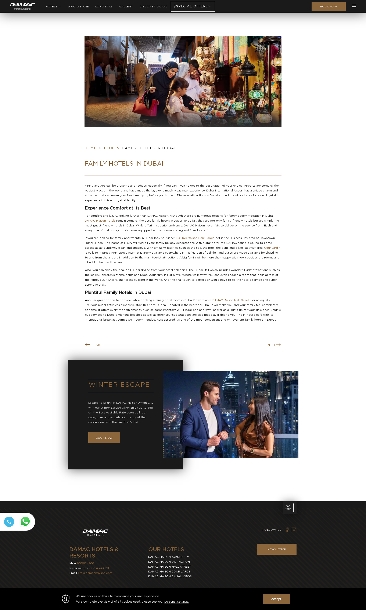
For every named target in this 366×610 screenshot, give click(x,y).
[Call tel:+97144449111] (8, 526)
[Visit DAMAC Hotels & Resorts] (95, 533)
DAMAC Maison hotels (100, 220)
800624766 (85, 563)
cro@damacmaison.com (95, 573)
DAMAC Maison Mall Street (230, 300)
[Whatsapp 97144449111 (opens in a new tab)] (26, 527)
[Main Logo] (22, 6)
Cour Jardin (272, 247)
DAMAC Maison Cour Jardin (195, 238)
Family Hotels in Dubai (149, 148)
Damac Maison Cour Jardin (169, 571)
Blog (109, 148)
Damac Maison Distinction (169, 561)
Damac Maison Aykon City (168, 556)
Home (91, 148)
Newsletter (277, 549)
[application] (183, 599)
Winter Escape (119, 384)
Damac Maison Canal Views (170, 576)
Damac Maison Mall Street (169, 566)
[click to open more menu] (354, 6)
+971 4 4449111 (99, 568)
